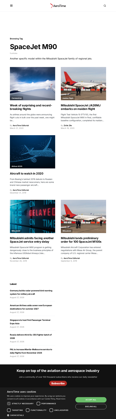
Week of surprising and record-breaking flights (31, 107)
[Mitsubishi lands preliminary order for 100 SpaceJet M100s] (83, 216)
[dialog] (58, 403)
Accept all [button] (91, 400)
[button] (11, 5)
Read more (60, 399)
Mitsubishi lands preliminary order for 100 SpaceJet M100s (81, 239)
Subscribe (58, 383)
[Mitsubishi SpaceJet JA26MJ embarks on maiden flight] (83, 83)
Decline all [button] (91, 406)
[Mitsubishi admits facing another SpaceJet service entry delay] (32, 216)
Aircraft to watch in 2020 (26, 173)
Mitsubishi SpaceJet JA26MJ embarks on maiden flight (81, 107)
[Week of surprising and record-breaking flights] (32, 83)
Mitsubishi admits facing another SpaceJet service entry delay (32, 239)
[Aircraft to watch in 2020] (32, 151)
